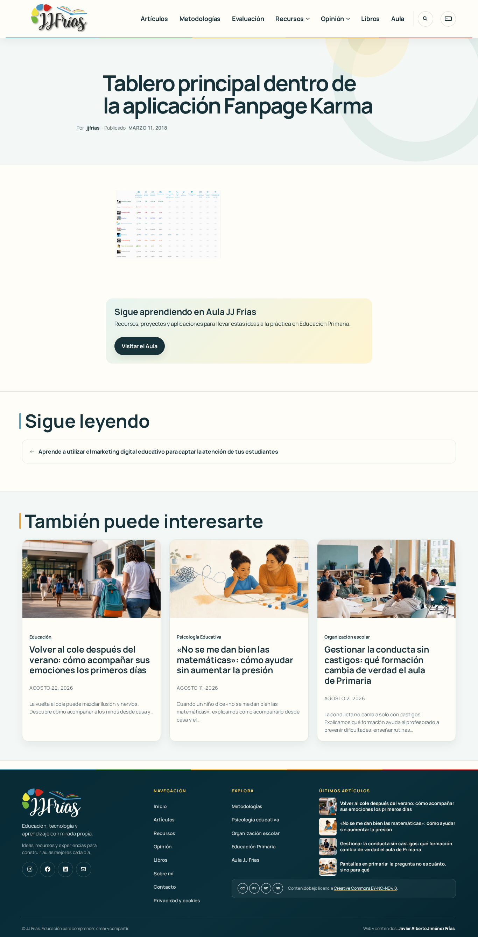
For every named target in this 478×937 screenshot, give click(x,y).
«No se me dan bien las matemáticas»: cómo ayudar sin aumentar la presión (235, 659)
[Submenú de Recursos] (308, 19)
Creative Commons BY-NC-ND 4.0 (365, 888)
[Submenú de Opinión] (348, 19)
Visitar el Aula (139, 346)
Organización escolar (347, 637)
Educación (40, 637)
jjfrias (93, 127)
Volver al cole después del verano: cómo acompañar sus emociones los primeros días (89, 659)
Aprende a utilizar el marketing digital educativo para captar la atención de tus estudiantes (158, 451)
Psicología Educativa (199, 637)
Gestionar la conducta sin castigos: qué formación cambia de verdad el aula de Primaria (376, 664)
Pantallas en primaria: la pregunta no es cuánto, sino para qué (393, 867)
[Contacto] (448, 19)
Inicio (160, 806)
